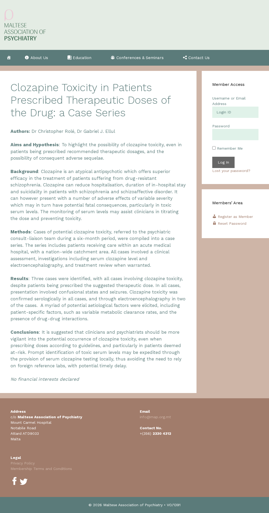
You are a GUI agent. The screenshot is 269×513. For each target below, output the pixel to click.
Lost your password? (231, 171)
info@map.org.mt (155, 417)
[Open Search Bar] (260, 58)
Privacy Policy (23, 463)
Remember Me (229, 148)
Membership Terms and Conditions (41, 469)
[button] (39, 58)
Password (221, 126)
